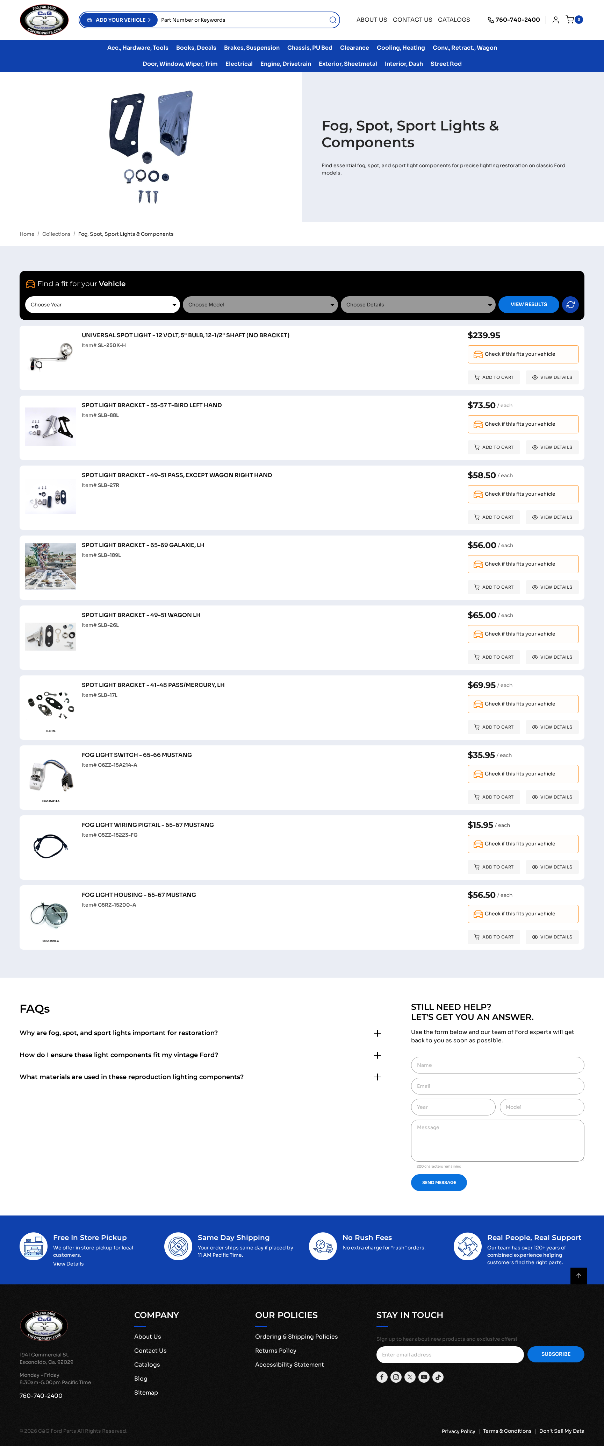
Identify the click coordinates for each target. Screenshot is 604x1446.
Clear (570, 304)
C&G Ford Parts (57, 1431)
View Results (529, 304)
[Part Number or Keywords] (333, 20)
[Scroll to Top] (578, 1276)
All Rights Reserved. (102, 1431)
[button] (119, 20)
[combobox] (248, 20)
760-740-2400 (518, 19)
